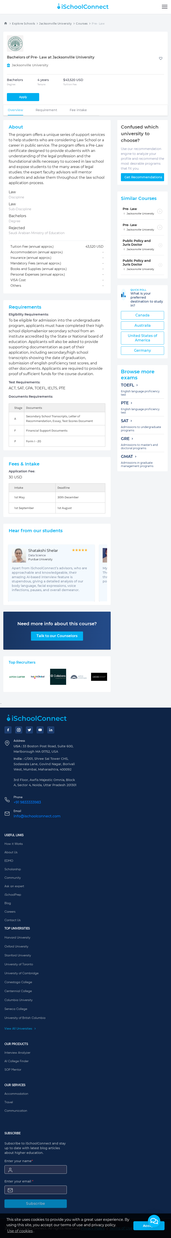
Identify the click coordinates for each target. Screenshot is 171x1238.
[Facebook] (8, 729)
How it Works (13, 843)
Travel (8, 1102)
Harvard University (17, 937)
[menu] (164, 7)
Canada (142, 315)
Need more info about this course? (57, 623)
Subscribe (35, 1203)
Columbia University (18, 1000)
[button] (154, 1221)
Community (12, 877)
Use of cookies (20, 1231)
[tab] (15, 110)
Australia (142, 325)
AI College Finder (16, 1061)
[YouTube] (40, 729)
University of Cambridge (21, 973)
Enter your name (18, 1161)
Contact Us (12, 920)
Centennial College (18, 991)
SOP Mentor (12, 1069)
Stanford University (17, 955)
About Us (10, 852)
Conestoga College (18, 982)
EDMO (8, 860)
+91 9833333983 (27, 802)
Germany (142, 350)
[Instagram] (18, 729)
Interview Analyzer (17, 1052)
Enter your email (18, 1181)
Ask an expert (14, 886)
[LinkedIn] (50, 729)
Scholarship (12, 869)
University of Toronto (18, 964)
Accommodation (16, 1093)
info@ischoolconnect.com (37, 816)
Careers (9, 911)
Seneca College (15, 1009)
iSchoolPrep (12, 894)
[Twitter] (29, 729)
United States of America (142, 338)
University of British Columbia (24, 1018)
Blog (7, 903)
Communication (15, 1110)
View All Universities (18, 1028)
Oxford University (16, 946)
